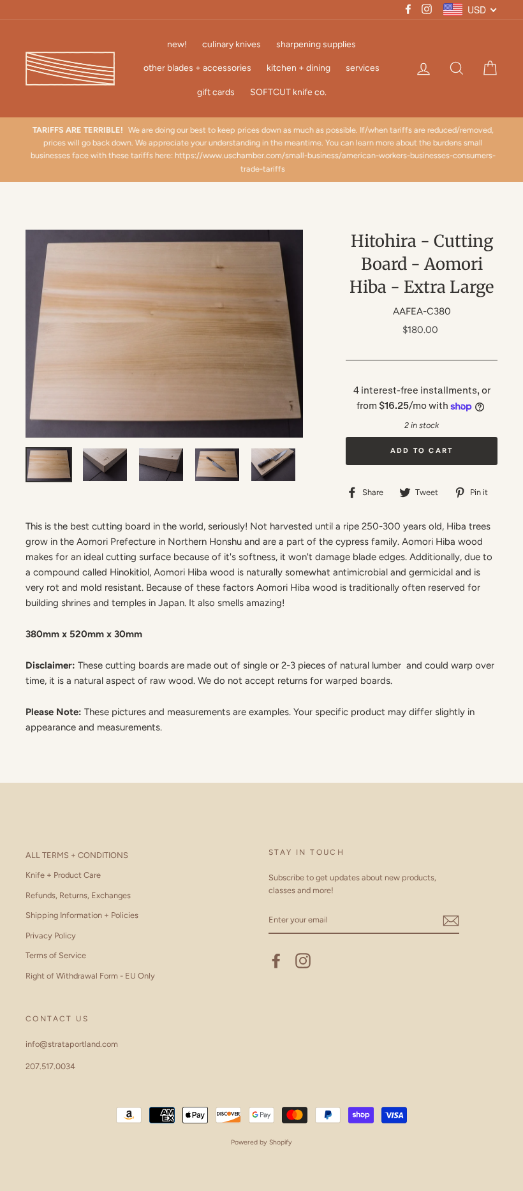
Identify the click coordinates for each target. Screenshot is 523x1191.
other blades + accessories (197, 68)
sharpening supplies (316, 44)
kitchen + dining (298, 68)
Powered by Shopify (261, 1142)
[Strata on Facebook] (276, 960)
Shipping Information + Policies (82, 915)
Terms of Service (56, 955)
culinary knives (231, 44)
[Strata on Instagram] (303, 960)
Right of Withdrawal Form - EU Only (90, 975)
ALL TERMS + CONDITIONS (77, 855)
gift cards (216, 92)
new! (177, 44)
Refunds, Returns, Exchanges (78, 895)
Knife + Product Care (63, 875)
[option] (261, 150)
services (362, 68)
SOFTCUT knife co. (288, 92)
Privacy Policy (51, 935)
